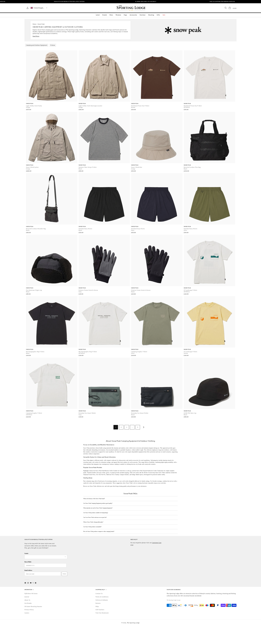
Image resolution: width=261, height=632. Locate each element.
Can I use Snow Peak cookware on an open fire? (95, 517)
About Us (27, 600)
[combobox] (45, 557)
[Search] (226, 8)
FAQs (97, 606)
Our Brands (28, 603)
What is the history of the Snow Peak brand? (94, 498)
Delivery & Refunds (102, 600)
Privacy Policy (29, 609)
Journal (26, 597)
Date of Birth (27, 562)
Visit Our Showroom (102, 613)
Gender (26, 553)
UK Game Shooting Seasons (33, 606)
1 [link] (115, 427)
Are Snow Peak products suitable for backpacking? (95, 512)
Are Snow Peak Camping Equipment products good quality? (97, 503)
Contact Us (99, 593)
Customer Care (156, 542)
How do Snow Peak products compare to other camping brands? (98, 531)
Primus (52, 45)
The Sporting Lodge (133, 623)
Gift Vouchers (100, 609)
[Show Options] (65, 557)
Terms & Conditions (102, 597)
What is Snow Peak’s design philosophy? (93, 522)
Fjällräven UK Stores (31, 593)
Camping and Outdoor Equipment (36, 45)
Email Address (28, 570)
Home (34, 24)
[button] (230, 8)
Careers (26, 613)
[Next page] (143, 427)
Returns (98, 603)
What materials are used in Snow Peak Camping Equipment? (97, 508)
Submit (64, 574)
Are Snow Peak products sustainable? (92, 526)
